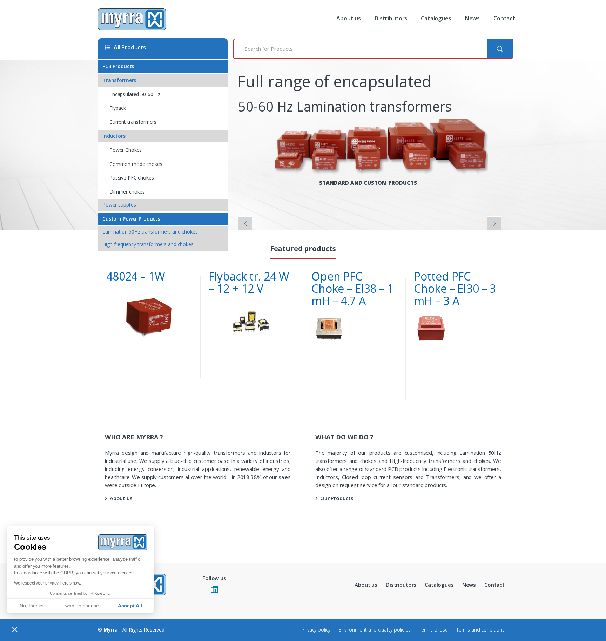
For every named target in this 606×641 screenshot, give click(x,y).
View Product (186, 375)
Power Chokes (125, 150)
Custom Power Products (131, 218)
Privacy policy (316, 629)
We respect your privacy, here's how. (47, 583)
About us (348, 18)
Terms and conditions (480, 629)
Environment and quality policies (375, 629)
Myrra (110, 629)
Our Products (337, 497)
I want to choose (80, 605)
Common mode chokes (135, 164)
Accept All (130, 605)
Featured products (303, 249)
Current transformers (132, 122)
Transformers (119, 80)
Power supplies (119, 204)
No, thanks (31, 605)
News (472, 18)
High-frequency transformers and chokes (148, 244)
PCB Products (118, 66)
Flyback (117, 107)
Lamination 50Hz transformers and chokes (150, 231)
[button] (14, 629)
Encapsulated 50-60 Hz (134, 94)
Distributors (391, 18)
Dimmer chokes (127, 191)
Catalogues (436, 18)
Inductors (114, 136)
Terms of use (433, 629)
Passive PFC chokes (131, 177)
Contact (504, 18)
